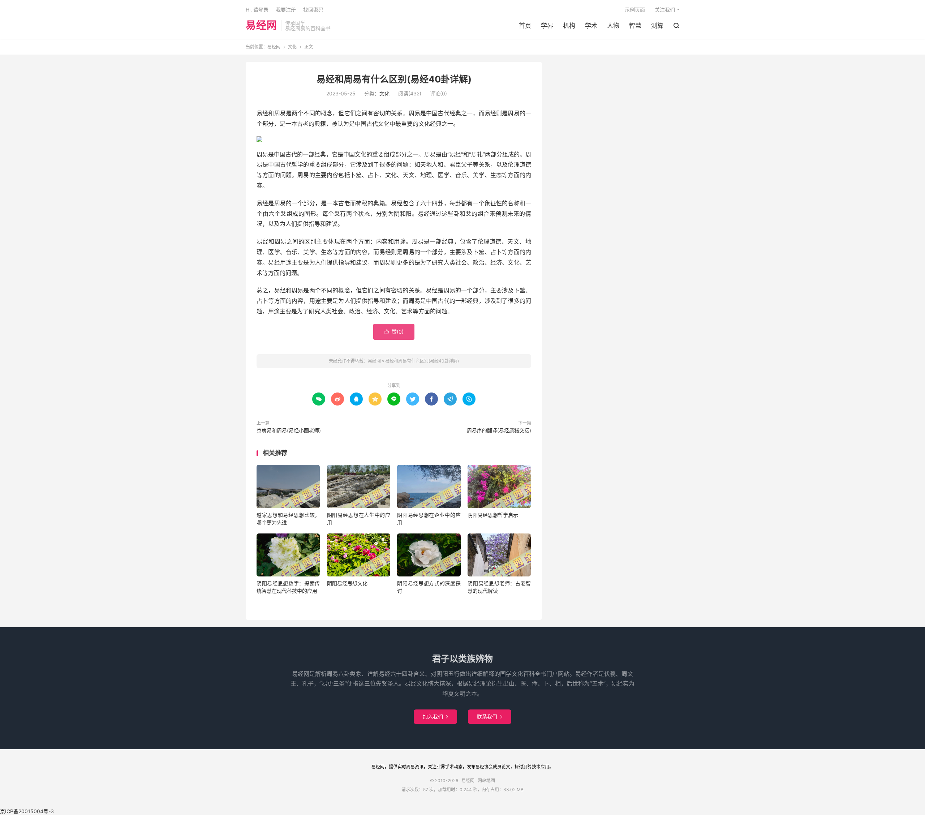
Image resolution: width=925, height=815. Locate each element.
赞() (394, 332)
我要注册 (286, 10)
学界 (547, 25)
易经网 (261, 25)
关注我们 (665, 10)
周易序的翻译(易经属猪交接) (499, 430)
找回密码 (313, 10)
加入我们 (435, 716)
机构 (569, 25)
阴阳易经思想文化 (347, 583)
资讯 (419, 766)
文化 (292, 47)
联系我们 (489, 716)
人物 (613, 25)
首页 (525, 25)
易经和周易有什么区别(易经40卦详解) (394, 79)
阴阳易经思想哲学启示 (493, 515)
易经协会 (484, 766)
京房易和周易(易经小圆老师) (289, 430)
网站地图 (486, 780)
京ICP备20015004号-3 (27, 811)
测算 (657, 25)
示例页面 (635, 10)
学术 (591, 25)
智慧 (635, 25)
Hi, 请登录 (257, 10)
